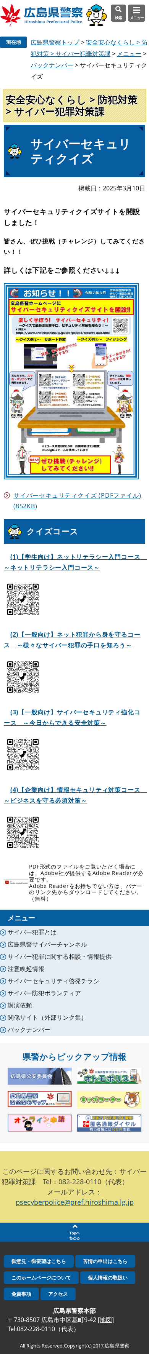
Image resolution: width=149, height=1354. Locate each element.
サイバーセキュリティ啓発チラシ (53, 981)
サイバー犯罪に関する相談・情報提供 (60, 956)
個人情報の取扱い (108, 1277)
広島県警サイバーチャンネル (47, 944)
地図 (106, 1320)
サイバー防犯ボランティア (44, 993)
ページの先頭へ (74, 1232)
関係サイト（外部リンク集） (47, 1017)
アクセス (58, 1293)
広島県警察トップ (55, 42)
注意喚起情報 (26, 968)
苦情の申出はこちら (105, 1261)
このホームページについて (41, 1277)
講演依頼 (20, 1005)
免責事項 (21, 1293)
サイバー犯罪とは (32, 932)
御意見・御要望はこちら (38, 1261)
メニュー (129, 53)
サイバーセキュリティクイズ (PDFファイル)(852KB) (77, 500)
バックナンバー (52, 65)
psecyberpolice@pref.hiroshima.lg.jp (75, 1202)
